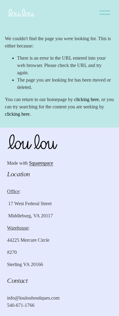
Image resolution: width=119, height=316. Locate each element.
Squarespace (41, 163)
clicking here (86, 99)
